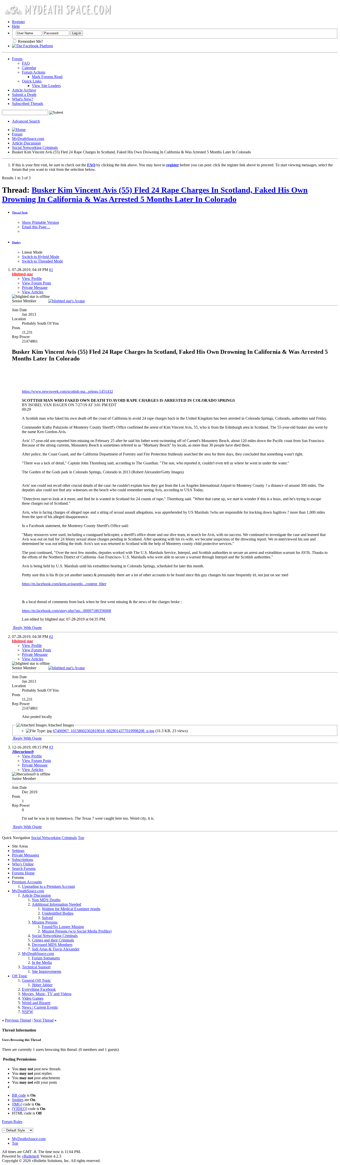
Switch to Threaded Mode (42, 261)
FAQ (26, 63)
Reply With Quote (27, 628)
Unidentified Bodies (57, 913)
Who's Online (23, 864)
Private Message (35, 287)
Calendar (29, 68)
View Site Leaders (46, 86)
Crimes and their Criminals (53, 940)
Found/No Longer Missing (63, 927)
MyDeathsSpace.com (29, 1139)
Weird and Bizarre (36, 1003)
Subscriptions (22, 859)
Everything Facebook (39, 989)
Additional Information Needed (56, 904)
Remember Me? (30, 41)
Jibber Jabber (42, 985)
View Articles (32, 292)
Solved (47, 918)
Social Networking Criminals (35, 147)
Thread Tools (20, 212)
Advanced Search (26, 121)
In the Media (42, 962)
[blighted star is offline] (66, 301)
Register (18, 22)
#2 (51, 636)
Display (16, 242)
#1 (51, 270)
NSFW (27, 1012)
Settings (18, 851)
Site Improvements (46, 971)
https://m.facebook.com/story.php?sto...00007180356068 (66, 611)
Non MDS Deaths (46, 900)
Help (16, 26)
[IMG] (17, 1104)
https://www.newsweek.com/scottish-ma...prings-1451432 (67, 391)
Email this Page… (36, 227)
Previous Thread (18, 1020)
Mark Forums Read (47, 77)
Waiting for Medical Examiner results (71, 909)
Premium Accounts (27, 882)
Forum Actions (33, 72)
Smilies (17, 1100)
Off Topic (19, 976)
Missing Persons (44, 922)
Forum (17, 59)
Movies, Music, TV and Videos (46, 994)
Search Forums (24, 868)
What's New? (22, 99)
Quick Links (32, 81)
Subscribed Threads (27, 103)
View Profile (32, 278)
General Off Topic (36, 980)
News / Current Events (40, 1007)
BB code (19, 1095)
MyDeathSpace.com (28, 138)
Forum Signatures (46, 958)
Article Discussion (26, 143)
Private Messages (25, 855)
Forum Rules (12, 1122)
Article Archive (24, 90)
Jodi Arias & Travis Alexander (55, 949)
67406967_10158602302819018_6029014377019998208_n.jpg (103, 731)
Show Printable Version (40, 222)
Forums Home (23, 873)
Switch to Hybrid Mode (40, 257)
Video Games (32, 998)
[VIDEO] (19, 1109)
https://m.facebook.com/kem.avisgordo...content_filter (64, 584)
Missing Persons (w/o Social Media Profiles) (77, 931)
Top (81, 838)
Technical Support (36, 967)
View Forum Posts (36, 283)
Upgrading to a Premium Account (48, 886)
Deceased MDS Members (52, 944)
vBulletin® (30, 1156)
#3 (51, 747)
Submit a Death (24, 94)
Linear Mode (32, 252)
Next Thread (44, 1020)
